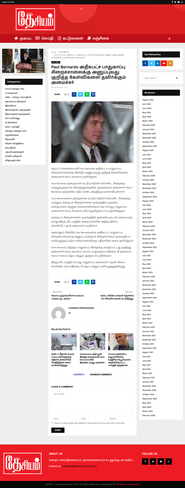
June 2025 (146, 158)
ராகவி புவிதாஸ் (13, 156)
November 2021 (149, 339)
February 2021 (148, 377)
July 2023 (146, 255)
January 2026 (148, 129)
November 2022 (149, 289)
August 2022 (147, 301)
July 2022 (146, 306)
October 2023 (148, 243)
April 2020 (146, 407)
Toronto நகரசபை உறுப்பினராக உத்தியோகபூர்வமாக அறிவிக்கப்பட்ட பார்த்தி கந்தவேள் (119, 360)
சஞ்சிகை (100, 38)
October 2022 (148, 293)
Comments (78, 374)
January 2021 (148, 381)
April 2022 (146, 318)
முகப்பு (25, 38)
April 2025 (146, 167)
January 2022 (148, 331)
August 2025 (147, 150)
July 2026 (146, 104)
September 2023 (149, 247)
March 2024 (147, 222)
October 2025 (148, 142)
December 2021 (149, 335)
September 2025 (149, 146)
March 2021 (147, 373)
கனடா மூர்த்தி (12, 126)
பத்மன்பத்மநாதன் (14, 152)
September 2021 (149, 348)
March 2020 (147, 411)
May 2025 (146, 163)
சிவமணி (9, 139)
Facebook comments (101, 374)
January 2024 (148, 230)
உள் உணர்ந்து (12, 118)
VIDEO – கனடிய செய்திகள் (18, 97)
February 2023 (148, 276)
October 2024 (148, 192)
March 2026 (147, 121)
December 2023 (149, 234)
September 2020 (149, 398)
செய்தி (46, 38)
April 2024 (146, 217)
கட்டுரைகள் (72, 38)
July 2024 (146, 205)
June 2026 (146, 108)
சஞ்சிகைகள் (12, 135)
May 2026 (146, 112)
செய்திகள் (56, 62)
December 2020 (149, 386)
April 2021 (146, 369)
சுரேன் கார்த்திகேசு (14, 143)
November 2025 (149, 137)
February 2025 (148, 175)
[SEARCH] (177, 78)
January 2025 (148, 179)
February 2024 (148, 226)
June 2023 (146, 259)
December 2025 (149, 133)
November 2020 (149, 390)
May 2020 (146, 403)
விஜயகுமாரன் (12, 160)
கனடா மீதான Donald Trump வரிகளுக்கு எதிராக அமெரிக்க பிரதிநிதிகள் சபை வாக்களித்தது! (62, 360)
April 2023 (146, 268)
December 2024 (149, 184)
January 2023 (148, 280)
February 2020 (148, 415)
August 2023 (147, 251)
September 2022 (149, 297)
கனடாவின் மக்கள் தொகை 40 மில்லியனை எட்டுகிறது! (117, 297)
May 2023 (146, 264)
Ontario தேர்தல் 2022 (14, 89)
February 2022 (148, 327)
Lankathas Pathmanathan (81, 308)
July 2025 (146, 154)
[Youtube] (161, 461)
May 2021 (146, 365)
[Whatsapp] (168, 461)
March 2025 (147, 171)
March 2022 (147, 322)
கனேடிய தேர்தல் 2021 (15, 131)
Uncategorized (11, 93)
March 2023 (147, 272)
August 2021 (147, 352)
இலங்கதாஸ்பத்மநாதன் (17, 114)
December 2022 (149, 285)
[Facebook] (145, 461)
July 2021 (146, 356)
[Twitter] (153, 461)
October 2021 (148, 344)
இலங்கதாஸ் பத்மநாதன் (17, 110)
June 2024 (146, 209)
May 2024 (146, 213)
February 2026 (148, 125)
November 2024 (149, 188)
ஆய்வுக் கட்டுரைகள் (15, 101)
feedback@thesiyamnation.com (79, 466)
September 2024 (149, 196)
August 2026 (147, 99)
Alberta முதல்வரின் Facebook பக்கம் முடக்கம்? (67, 297)
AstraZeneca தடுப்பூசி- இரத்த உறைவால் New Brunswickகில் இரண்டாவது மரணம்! (92, 358)
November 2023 (149, 238)
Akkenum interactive (128, 484)
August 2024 (147, 201)
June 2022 (146, 310)
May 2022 (146, 314)
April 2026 (146, 116)
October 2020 (148, 394)
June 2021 (146, 360)
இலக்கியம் (10, 105)
